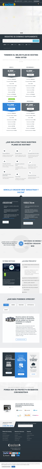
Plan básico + (5, 433)
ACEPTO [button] (13, 466)
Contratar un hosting (21, 339)
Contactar (28, 439)
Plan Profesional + (6, 439)
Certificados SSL (30, 304)
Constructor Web (17, 433)
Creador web (21, 304)
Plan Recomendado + (6, 435)
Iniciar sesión (37, 1)
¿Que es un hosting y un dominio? (31, 285)
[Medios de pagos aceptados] (11, 456)
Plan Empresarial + (6, 436)
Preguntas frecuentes (30, 435)
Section (25, 292)
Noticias (28, 436)
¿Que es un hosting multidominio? (31, 277)
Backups (6, 309)
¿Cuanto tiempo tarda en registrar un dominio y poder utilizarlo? (31, 281)
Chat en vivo (30, 1)
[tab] (30, 265)
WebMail (25, 1)
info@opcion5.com (17, 449)
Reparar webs (17, 439)
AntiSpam (16, 435)
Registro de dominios (18, 436)
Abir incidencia (29, 438)
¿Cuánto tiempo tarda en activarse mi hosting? (31, 266)
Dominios (13, 304)
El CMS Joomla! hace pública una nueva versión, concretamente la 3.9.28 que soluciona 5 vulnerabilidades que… (9, 282)
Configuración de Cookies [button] (6, 466)
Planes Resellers (5, 438)
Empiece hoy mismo (8, 23)
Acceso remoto (29, 433)
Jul (5, 274)
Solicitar (11, 74)
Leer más (9, 372)
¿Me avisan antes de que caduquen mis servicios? (31, 288)
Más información (28, 223)
